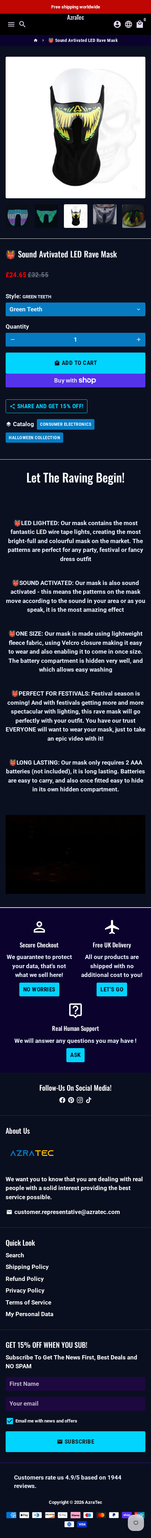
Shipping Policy (27, 1266)
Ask (75, 1054)
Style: (28, 296)
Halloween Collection (34, 437)
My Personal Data (29, 1314)
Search (15, 1255)
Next (138, 128)
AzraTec (93, 1502)
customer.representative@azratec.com (63, 1211)
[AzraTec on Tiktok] (89, 1100)
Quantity (17, 326)
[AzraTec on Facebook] (62, 1100)
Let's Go (111, 989)
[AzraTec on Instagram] (80, 1100)
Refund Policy (25, 1278)
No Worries (39, 989)
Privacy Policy (25, 1290)
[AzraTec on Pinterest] (71, 1100)
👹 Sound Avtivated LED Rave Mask (83, 40)
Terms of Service (28, 1302)
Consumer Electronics (65, 424)
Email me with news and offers (46, 1421)
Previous (12, 128)
